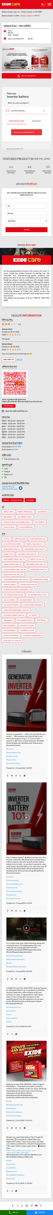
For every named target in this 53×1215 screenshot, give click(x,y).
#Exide (9, 963)
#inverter (10, 749)
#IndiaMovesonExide (14, 956)
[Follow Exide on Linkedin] (26, 1205)
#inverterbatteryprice (14, 884)
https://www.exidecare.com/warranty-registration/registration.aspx (21, 1151)
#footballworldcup (13, 1007)
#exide (8, 1022)
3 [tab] (28, 68)
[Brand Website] (40, 1205)
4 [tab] (32, 68)
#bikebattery (11, 1108)
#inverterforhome (13, 763)
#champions (11, 1011)
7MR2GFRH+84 (8, 487)
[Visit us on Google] (17, 1205)
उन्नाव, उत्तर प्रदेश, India (10, 489)
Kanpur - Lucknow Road (13, 500)
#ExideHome (11, 895)
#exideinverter (12, 756)
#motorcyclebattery (14, 1116)
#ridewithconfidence (14, 1112)
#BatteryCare (11, 1171)
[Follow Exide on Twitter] (21, 1205)
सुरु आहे (30, 39)
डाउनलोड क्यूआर (9, 406)
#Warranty (10, 1178)
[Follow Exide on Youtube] (35, 1205)
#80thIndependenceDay (15, 959)
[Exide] (11, 4)
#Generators (11, 760)
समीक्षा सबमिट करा (8, 360)
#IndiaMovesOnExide (14, 1105)
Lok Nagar (30, 500)
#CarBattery (11, 1168)
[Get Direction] (21, 489)
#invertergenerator (13, 752)
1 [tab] (21, 68)
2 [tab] (24, 68)
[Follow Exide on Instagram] (31, 1205)
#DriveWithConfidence (15, 1175)
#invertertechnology (14, 891)
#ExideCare (10, 1164)
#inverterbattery (12, 880)
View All (19, 360)
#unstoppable (11, 1018)
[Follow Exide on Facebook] (12, 1205)
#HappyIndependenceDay (16, 966)
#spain (8, 1014)
